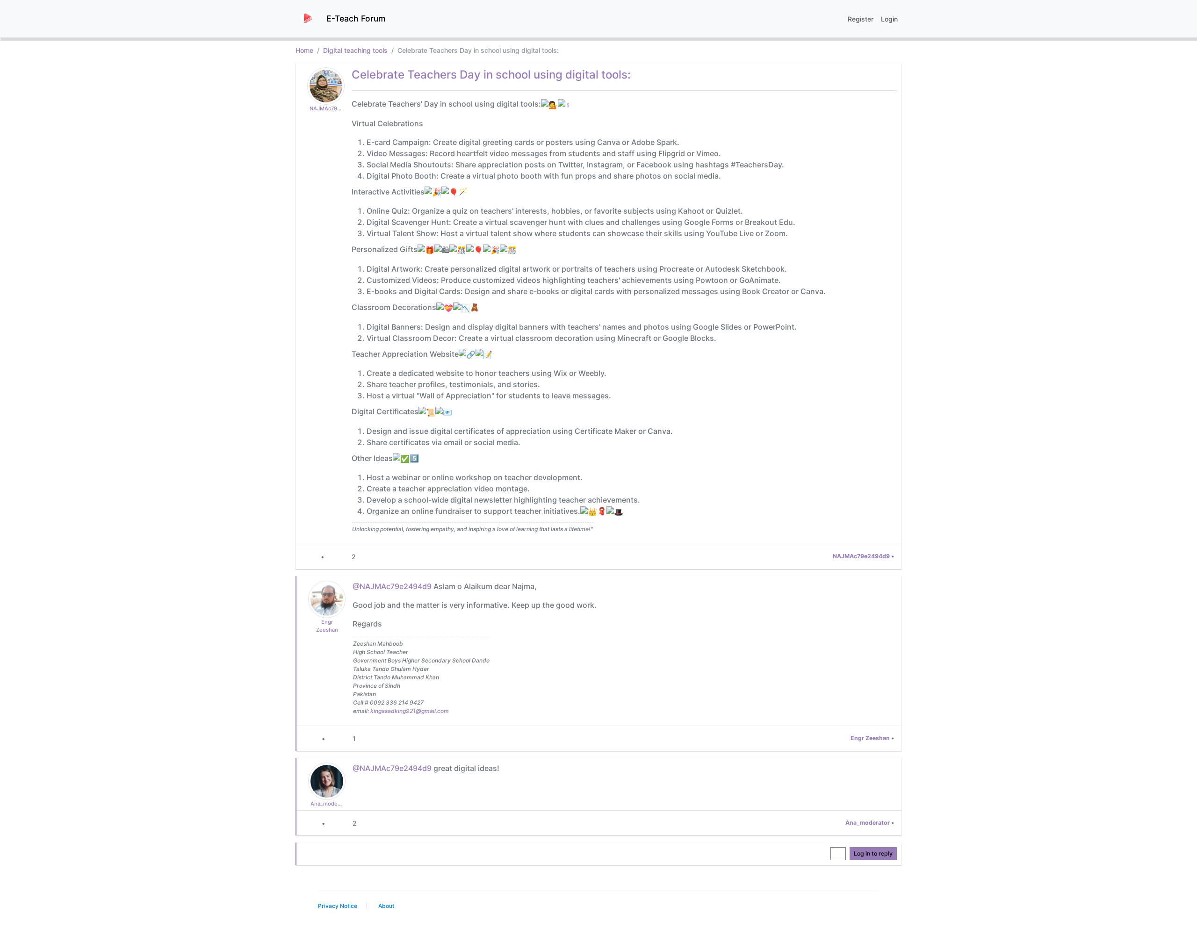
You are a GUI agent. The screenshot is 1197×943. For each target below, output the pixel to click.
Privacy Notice (337, 905)
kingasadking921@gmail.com (409, 710)
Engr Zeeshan (870, 737)
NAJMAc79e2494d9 (335, 108)
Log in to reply (873, 853)
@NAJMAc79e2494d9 (392, 586)
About (386, 905)
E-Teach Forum (355, 18)
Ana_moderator (329, 803)
